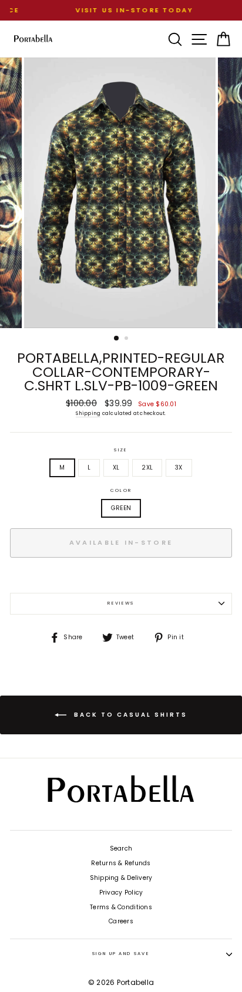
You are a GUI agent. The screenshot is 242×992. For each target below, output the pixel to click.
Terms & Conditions (121, 907)
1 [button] (117, 339)
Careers (121, 921)
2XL (147, 467)
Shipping (88, 413)
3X (179, 467)
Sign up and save (121, 953)
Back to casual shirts (129, 714)
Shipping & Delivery (121, 877)
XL (116, 467)
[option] (121, 10)
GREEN (121, 508)
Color (121, 491)
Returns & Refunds (120, 863)
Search (121, 848)
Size (120, 450)
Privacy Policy (121, 892)
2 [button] (127, 339)
